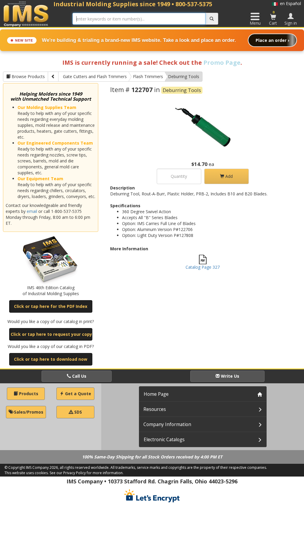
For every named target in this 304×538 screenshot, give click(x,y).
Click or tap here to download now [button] (50, 359)
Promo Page (221, 62)
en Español (289, 3)
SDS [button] (77, 412)
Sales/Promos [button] (28, 412)
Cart (273, 18)
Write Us (229, 376)
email (32, 211)
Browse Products (27, 76)
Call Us (78, 376)
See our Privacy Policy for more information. (87, 472)
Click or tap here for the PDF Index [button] (50, 306)
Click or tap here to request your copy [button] (51, 334)
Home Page (156, 394)
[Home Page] (26, 14)
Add (228, 176)
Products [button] (28, 393)
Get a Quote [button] (77, 393)
